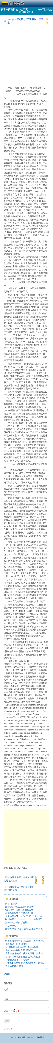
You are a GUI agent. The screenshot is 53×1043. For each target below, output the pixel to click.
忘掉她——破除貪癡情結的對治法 (21, 950)
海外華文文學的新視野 (16, 922)
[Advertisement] (26, 54)
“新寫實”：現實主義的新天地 (19, 910)
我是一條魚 (10, 925)
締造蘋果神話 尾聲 (14, 966)
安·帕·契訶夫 (11, 903)
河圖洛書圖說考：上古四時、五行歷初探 (24, 941)
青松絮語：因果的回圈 (16, 944)
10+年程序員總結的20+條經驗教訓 (21, 947)
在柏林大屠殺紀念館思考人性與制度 (22, 956)
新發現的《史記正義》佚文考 (19, 907)
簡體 (41, 19)
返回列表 (8, 1029)
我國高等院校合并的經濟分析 (19, 913)
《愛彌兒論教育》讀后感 (17, 960)
